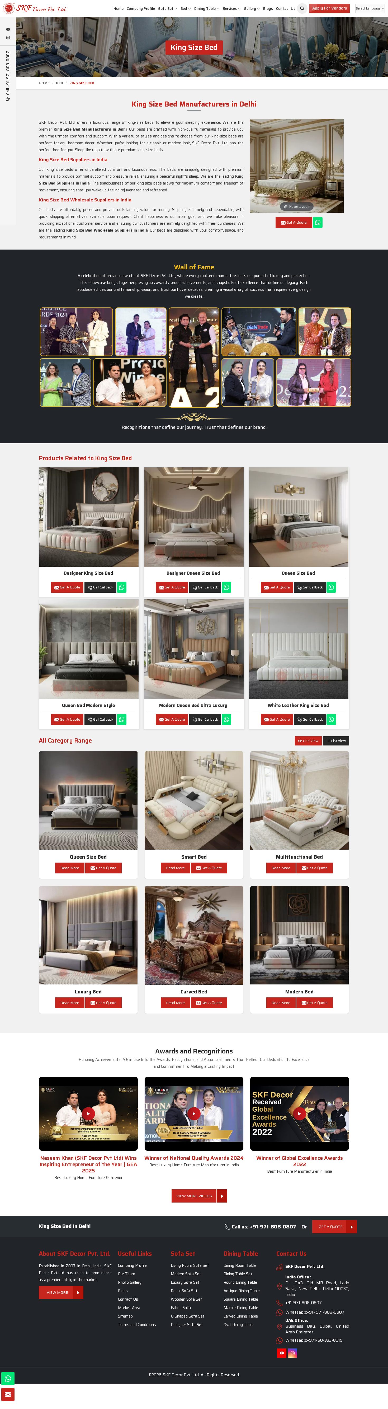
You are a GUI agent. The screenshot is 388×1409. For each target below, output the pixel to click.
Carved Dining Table (241, 1316)
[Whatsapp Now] (318, 222)
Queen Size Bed (298, 573)
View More (57, 1293)
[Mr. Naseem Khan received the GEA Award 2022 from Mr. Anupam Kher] (194, 357)
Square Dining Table (241, 1299)
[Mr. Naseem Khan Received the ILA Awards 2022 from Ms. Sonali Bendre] (65, 382)
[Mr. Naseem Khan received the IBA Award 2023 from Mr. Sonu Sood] (141, 332)
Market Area (129, 1308)
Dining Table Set (238, 1274)
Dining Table (205, 8)
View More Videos (194, 1196)
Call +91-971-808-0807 (8, 73)
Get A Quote (69, 587)
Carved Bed (194, 992)
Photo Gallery (129, 1283)
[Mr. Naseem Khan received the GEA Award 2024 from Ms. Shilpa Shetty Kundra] (76, 332)
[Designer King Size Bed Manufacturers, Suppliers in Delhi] (89, 517)
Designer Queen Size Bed (193, 573)
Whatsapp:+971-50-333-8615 (314, 1340)
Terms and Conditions (137, 1325)
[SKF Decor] (302, 8)
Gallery (250, 8)
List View (338, 741)
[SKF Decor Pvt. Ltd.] (32, 8)
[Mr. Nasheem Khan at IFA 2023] (314, 382)
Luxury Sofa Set (185, 1283)
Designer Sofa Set (187, 1325)
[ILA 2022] (259, 332)
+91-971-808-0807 (303, 1303)
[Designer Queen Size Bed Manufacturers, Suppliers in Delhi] (194, 517)
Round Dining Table (240, 1283)
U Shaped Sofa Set (188, 1316)
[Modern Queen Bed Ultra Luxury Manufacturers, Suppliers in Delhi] (194, 649)
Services (230, 8)
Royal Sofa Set (184, 1291)
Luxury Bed (88, 992)
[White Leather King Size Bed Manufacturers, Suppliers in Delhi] (299, 649)
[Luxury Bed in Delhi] (88, 935)
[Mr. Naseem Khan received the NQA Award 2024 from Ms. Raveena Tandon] (248, 382)
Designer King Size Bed (88, 573)
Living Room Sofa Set (190, 1266)
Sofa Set (165, 8)
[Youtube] (8, 29)
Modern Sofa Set (186, 1274)
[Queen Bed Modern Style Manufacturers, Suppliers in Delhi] (89, 649)
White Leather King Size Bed (298, 705)
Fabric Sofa (181, 1308)
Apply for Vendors (329, 8)
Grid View (310, 741)
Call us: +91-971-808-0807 (263, 1227)
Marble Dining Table (241, 1308)
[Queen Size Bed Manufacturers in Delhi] (88, 800)
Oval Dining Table (239, 1325)
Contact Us (285, 8)
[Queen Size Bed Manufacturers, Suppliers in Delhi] (299, 517)
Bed (184, 8)
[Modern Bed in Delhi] (299, 935)
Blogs (268, 8)
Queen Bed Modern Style (88, 705)
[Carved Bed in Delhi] (194, 935)
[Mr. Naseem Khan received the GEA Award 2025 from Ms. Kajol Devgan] (130, 382)
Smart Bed (194, 857)
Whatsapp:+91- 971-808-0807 (314, 1312)
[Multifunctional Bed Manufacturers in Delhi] (299, 800)
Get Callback (102, 587)
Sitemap (125, 1316)
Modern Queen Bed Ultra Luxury (193, 705)
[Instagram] (8, 38)
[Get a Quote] (8, 1394)
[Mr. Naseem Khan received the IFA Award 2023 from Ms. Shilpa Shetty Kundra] (325, 332)
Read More (69, 868)
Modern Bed (299, 992)
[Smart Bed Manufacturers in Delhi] (194, 800)
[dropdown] (175, 8)
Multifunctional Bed (299, 857)
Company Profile (141, 8)
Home (118, 8)
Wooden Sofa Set (186, 1299)
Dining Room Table (240, 1266)
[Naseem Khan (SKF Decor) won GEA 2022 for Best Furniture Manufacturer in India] (299, 1113)
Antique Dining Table (242, 1291)
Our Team (126, 1274)
